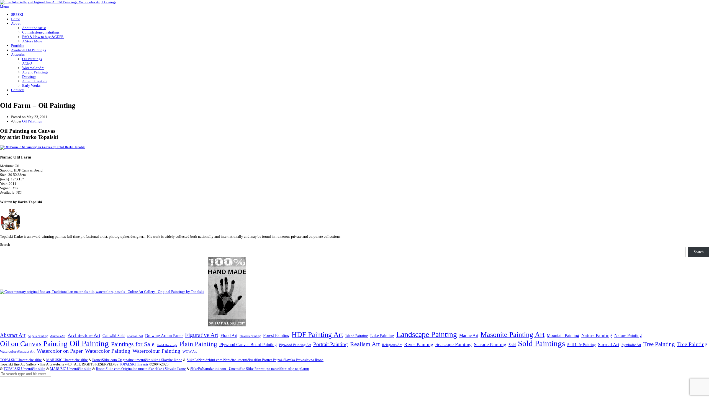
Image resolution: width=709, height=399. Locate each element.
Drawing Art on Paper (164, 335)
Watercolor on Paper (60, 351)
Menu (4, 6)
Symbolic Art (631, 345)
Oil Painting (89, 343)
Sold (512, 345)
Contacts (17, 90)
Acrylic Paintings (35, 72)
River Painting (418, 344)
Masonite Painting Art (512, 335)
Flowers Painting (250, 335)
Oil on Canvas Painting (33, 343)
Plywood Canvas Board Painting (248, 344)
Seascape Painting (453, 344)
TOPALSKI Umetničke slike (21, 360)
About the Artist (34, 28)
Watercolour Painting (156, 351)
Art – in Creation (34, 81)
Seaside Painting (490, 344)
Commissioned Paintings (41, 32)
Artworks (18, 54)
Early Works (31, 85)
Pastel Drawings (167, 345)
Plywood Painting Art (295, 345)
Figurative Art (201, 335)
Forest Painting (276, 335)
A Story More (32, 41)
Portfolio (17, 46)
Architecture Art (84, 335)
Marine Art (468, 335)
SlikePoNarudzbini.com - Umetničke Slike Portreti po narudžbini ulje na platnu (249, 369)
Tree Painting (659, 344)
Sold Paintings (541, 343)
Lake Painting (382, 335)
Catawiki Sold (113, 335)
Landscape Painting (426, 334)
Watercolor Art (33, 68)
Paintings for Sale (133, 344)
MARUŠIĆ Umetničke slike (67, 360)
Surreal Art (608, 344)
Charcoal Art (135, 335)
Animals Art (57, 335)
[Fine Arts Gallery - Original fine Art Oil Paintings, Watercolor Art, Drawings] (58, 2)
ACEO (27, 63)
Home (15, 19)
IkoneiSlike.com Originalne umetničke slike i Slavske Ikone (137, 360)
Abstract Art (12, 335)
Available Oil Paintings (28, 50)
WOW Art (190, 352)
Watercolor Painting (107, 351)
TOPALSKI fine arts (134, 364)
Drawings (29, 77)
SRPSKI (17, 14)
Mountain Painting (563, 335)
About (15, 23)
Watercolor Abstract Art (17, 352)
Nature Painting (596, 335)
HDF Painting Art (317, 335)
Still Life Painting (581, 344)
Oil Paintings (32, 59)
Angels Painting (38, 335)
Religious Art (392, 345)
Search (5, 244)
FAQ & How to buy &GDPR (43, 37)
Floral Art (228, 335)
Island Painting (356, 336)
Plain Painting (198, 343)
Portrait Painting (330, 344)
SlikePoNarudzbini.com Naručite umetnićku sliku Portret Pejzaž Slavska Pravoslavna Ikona (255, 360)
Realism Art (365, 344)
